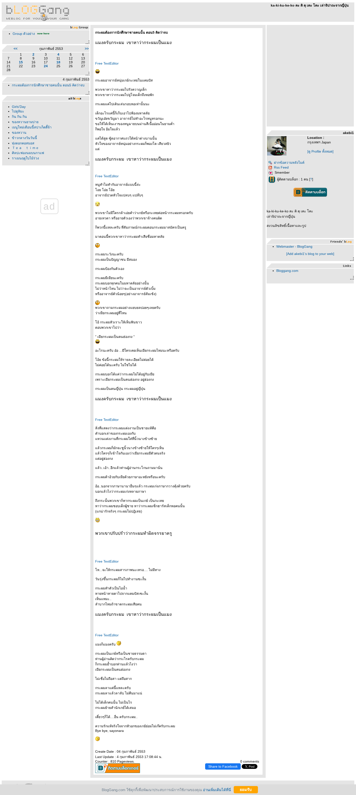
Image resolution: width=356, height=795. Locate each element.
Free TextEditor (107, 63)
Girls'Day (19, 107)
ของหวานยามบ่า (25, 122)
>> (87, 49)
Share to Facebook (223, 766)
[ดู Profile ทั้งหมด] (320, 151)
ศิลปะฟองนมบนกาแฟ (28, 153)
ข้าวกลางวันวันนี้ (24, 138)
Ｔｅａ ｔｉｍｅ (25, 148)
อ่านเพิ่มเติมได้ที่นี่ (217, 790)
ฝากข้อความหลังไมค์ (289, 162)
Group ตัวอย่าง (24, 34)
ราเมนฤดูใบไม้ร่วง (25, 158)
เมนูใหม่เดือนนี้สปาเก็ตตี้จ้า (32, 127)
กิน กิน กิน (19, 117)
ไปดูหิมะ (18, 111)
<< (15, 49)
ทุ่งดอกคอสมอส (23, 143)
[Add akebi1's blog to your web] (310, 254)
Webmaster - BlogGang (294, 246)
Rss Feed (281, 167)
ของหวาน (19, 132)
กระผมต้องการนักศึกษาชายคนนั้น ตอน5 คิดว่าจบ (48, 85)
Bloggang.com (287, 271)
